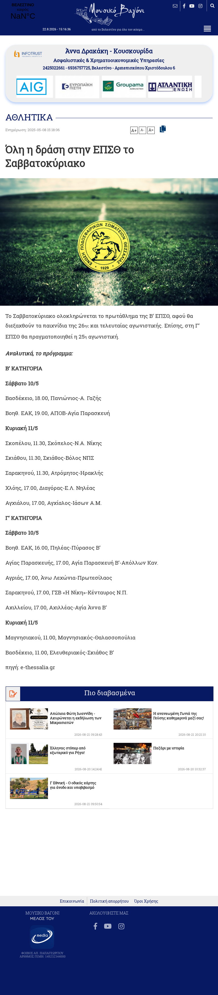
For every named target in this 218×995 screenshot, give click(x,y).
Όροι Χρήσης (146, 901)
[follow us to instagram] (200, 5)
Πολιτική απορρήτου (109, 901)
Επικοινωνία (72, 901)
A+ (134, 130)
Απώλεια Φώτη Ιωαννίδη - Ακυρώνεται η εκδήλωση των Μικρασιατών (75, 718)
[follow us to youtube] (192, 5)
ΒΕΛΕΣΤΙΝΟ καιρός (22, 11)
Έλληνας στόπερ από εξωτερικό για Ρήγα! (67, 750)
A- (142, 129)
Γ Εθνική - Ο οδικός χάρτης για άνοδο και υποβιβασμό (73, 785)
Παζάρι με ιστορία (168, 748)
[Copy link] (162, 129)
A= (151, 130)
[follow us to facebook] (184, 5)
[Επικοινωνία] (175, 5)
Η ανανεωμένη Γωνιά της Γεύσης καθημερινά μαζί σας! (178, 715)
